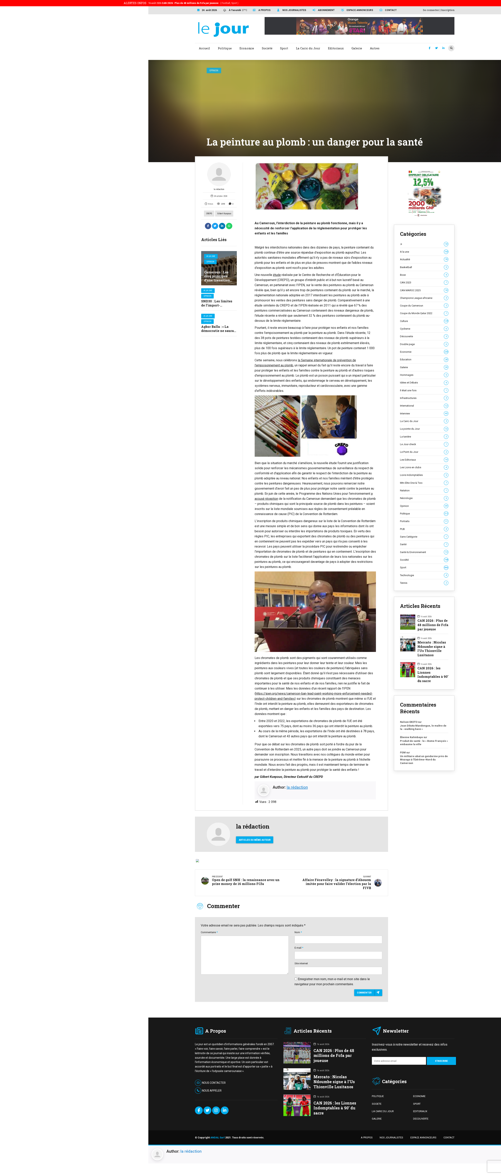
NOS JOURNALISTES (391, 1137)
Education (423, 359)
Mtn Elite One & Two (423, 482)
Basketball (423, 267)
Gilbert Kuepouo (224, 213)
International (423, 405)
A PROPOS (367, 1137)
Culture (424, 321)
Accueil (204, 48)
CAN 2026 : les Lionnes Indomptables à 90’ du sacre (432, 674)
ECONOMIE (419, 1096)
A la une (210, 256)
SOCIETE (376, 1103)
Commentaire (209, 932)
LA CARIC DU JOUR (383, 1111)
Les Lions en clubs (423, 467)
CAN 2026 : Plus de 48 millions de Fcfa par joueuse (432, 624)
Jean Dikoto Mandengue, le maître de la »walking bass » (423, 727)
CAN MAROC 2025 (423, 290)
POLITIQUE (378, 1096)
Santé (423, 544)
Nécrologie (423, 498)
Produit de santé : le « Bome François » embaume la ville (424, 742)
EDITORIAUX (420, 1111)
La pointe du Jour (423, 428)
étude (277, 275)
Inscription (447, 10)
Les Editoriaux (423, 459)
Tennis (423, 582)
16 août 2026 (193, 3)
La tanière (423, 436)
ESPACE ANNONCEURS (423, 1137)
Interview (423, 413)
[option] (315, 186)
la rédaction (219, 189)
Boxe (423, 274)
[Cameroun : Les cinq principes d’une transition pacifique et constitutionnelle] (219, 268)
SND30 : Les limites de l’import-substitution (216, 305)
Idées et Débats (423, 382)
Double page (423, 344)
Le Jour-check (423, 444)
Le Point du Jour (423, 451)
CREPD (209, 213)
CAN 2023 (423, 282)
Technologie (423, 575)
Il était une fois (423, 390)
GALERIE (377, 1118)
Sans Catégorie (423, 536)
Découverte (423, 336)
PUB (423, 529)
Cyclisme (423, 328)
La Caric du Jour (423, 421)
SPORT (417, 1103)
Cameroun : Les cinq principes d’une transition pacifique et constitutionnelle (218, 280)
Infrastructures (423, 398)
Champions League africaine (423, 297)
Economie (424, 351)
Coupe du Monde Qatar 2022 (423, 313)
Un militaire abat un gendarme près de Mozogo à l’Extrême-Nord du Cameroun (424, 760)
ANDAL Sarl (217, 1137)
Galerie (423, 367)
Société (424, 559)
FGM (403, 752)
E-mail (299, 947)
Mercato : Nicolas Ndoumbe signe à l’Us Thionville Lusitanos (431, 648)
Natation (423, 490)
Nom (298, 932)
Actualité (423, 259)
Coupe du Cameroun (423, 305)
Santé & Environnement (423, 552)
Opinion (213, 70)
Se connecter (431, 10)
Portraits (423, 521)
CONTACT (448, 1137)
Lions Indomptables (423, 475)
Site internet (301, 963)
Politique (424, 513)
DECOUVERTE (420, 1118)
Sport (424, 567)
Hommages (423, 374)
